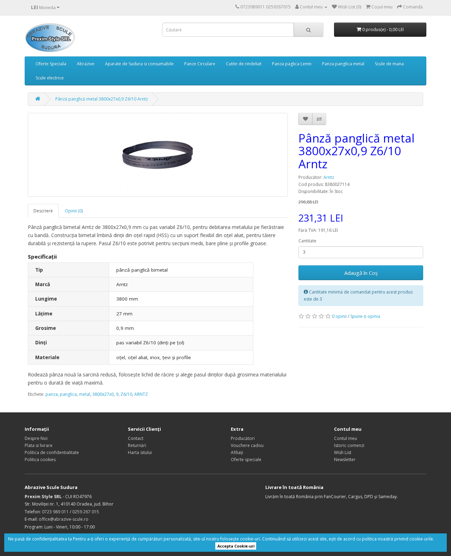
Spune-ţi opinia (365, 316)
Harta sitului (140, 452)
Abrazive (85, 64)
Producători (243, 438)
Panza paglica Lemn (291, 64)
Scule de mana (389, 64)
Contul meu (345, 438)
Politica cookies (40, 460)
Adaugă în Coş (361, 272)
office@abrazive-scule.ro (63, 519)
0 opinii (339, 316)
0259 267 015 (85, 512)
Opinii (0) (74, 211)
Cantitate (307, 241)
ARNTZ (141, 394)
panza (51, 394)
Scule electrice (50, 78)
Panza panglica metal (343, 64)
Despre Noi (36, 438)
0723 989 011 (55, 512)
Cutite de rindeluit (243, 64)
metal (84, 394)
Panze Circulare (199, 64)
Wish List (342, 452)
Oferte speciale (246, 460)
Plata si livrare (38, 445)
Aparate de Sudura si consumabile (139, 64)
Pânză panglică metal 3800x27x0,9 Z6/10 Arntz (101, 99)
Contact (135, 438)
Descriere (43, 211)
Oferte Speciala (51, 64)
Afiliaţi (237, 452)
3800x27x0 (103, 394)
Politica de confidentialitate (52, 452)
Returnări (137, 445)
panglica (68, 394)
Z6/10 (126, 394)
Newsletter (345, 460)
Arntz (328, 177)
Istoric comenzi (349, 445)
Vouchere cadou (247, 445)
